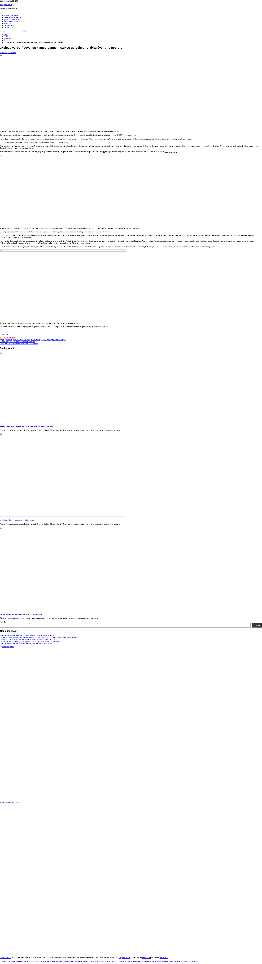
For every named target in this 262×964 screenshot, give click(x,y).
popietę (43, 340)
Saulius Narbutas (97, 961)
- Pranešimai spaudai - (149, 961)
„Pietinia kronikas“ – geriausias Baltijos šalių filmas (17, 520)
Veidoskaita (122, 961)
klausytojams (28, 340)
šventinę (57, 340)
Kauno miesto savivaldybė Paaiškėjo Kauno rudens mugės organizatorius (26, 643)
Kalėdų (20, 340)
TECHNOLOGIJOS (10, 25)
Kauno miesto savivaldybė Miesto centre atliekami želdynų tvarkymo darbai (27, 635)
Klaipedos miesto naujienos (66, 961)
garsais (15, 340)
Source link (4, 334)
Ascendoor (146, 958)
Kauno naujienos (162, 961)
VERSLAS (7, 23)
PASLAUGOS (8, 27)
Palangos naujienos (191, 961)
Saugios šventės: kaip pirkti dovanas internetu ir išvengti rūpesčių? (22, 614)
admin (14, 53)
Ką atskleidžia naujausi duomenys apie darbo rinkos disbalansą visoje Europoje (27, 639)
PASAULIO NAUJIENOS (12, 18)
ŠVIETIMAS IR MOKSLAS (13, 21)
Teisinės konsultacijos (31, 961)
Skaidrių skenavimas (48, 961)
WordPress (164, 958)
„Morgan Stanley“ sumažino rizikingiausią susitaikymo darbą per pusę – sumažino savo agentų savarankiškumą (39, 637)
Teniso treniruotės (134, 961)
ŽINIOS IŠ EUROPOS (11, 20)
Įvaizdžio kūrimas (110, 961)
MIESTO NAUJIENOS (11, 16)
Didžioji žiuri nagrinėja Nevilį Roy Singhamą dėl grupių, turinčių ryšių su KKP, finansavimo (30, 641)
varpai (63, 340)
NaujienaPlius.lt (6, 5)
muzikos (37, 340)
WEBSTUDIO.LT (5, 958)
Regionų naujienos (176, 961)
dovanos (9, 340)
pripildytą (50, 340)
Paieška (3, 622)
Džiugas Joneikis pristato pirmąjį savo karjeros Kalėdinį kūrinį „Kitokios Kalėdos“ (26, 426)
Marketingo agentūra (14, 961)
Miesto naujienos (83, 961)
